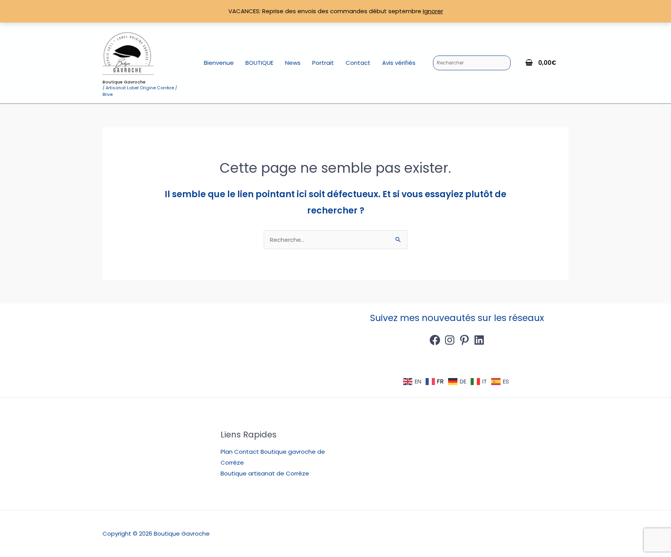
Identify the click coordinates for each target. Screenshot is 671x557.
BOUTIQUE (259, 63)
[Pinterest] (464, 340)
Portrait (323, 63)
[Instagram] (449, 340)
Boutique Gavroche (124, 82)
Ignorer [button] (433, 11)
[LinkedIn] (479, 340)
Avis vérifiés (398, 63)
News (293, 63)
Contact (358, 63)
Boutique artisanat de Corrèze (265, 473)
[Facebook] (435, 340)
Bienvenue (219, 63)
